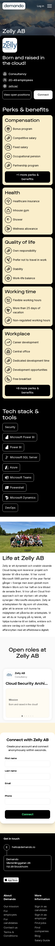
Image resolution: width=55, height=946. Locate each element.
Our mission (11, 906)
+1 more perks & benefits (27, 177)
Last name (11, 770)
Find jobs (40, 923)
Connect (43, 94)
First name (11, 758)
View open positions (17, 94)
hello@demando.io (23, 847)
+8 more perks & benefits (27, 390)
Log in (40, 5)
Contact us (11, 927)
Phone (8, 796)
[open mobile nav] (49, 6)
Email (8, 783)
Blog (37, 935)
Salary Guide (42, 940)
